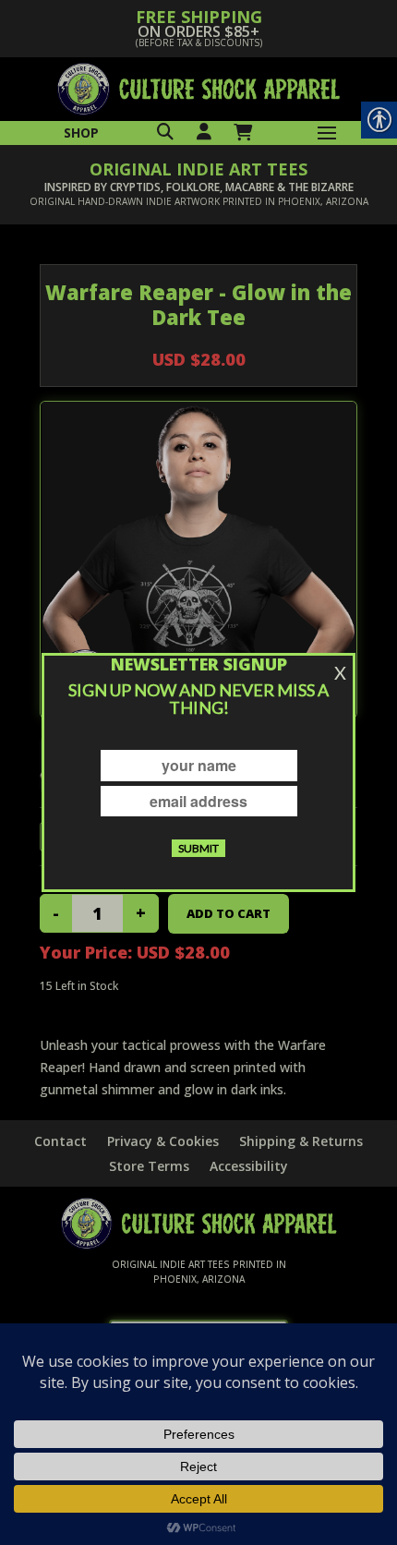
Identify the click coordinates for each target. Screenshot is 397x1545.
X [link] (340, 672)
